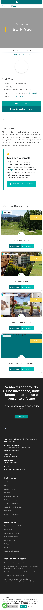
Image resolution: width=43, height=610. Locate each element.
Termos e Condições (11, 503)
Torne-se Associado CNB (12, 526)
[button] (21, 2)
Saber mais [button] (21, 416)
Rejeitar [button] (30, 606)
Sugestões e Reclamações (13, 507)
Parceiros (7, 547)
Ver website (19, 96)
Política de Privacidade (11, 496)
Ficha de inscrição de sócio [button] (22, 184)
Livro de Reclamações (11, 514)
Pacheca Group (21, 282)
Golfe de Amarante (21, 240)
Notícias (7, 544)
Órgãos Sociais (9, 482)
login (11, 170)
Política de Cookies (10, 500)
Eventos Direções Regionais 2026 (15, 563)
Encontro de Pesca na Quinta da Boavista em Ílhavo (21, 572)
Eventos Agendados (11, 536)
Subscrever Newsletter (11, 551)
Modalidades (8, 529)
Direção (6, 485)
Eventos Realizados (10, 540)
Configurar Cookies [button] (10, 606)
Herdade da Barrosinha (21, 323)
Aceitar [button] (23, 606)
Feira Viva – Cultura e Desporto (21, 364)
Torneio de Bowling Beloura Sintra (15, 575)
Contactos (7, 510)
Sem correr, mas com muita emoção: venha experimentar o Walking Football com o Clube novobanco (19, 581)
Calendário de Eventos (11, 533)
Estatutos (7, 493)
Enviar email (33, 93)
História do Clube (10, 489)
